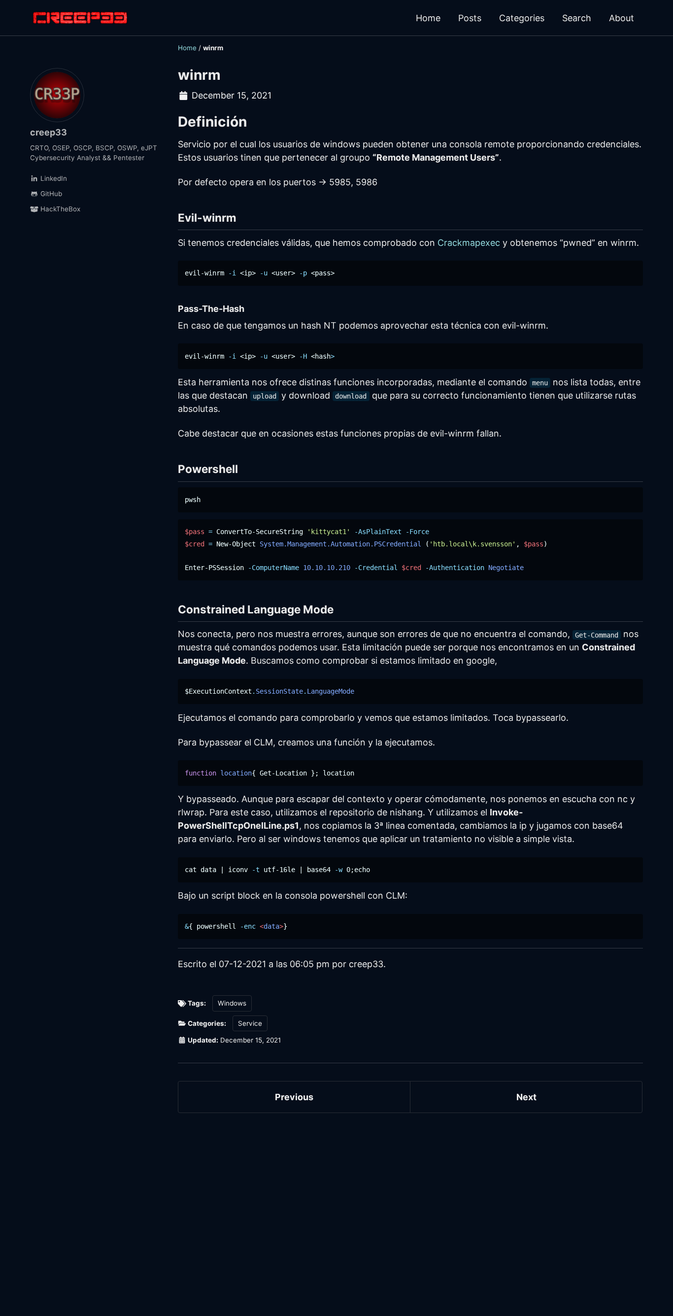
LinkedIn (52, 178)
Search (576, 18)
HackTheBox (59, 209)
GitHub (50, 194)
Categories (521, 18)
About (621, 18)
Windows (232, 1003)
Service (250, 1023)
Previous (294, 1097)
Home (428, 18)
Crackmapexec (468, 242)
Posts (469, 18)
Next (526, 1097)
